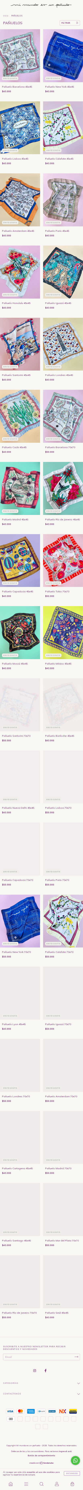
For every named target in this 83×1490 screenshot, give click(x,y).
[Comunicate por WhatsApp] (75, 1460)
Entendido (72, 1473)
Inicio (5, 15)
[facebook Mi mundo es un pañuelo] (45, 1370)
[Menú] (26, 1484)
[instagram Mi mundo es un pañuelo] (35, 1370)
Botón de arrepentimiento (41, 1455)
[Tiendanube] (41, 1463)
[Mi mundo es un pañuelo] (10, 1484)
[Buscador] (41, 1484)
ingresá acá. (65, 1451)
